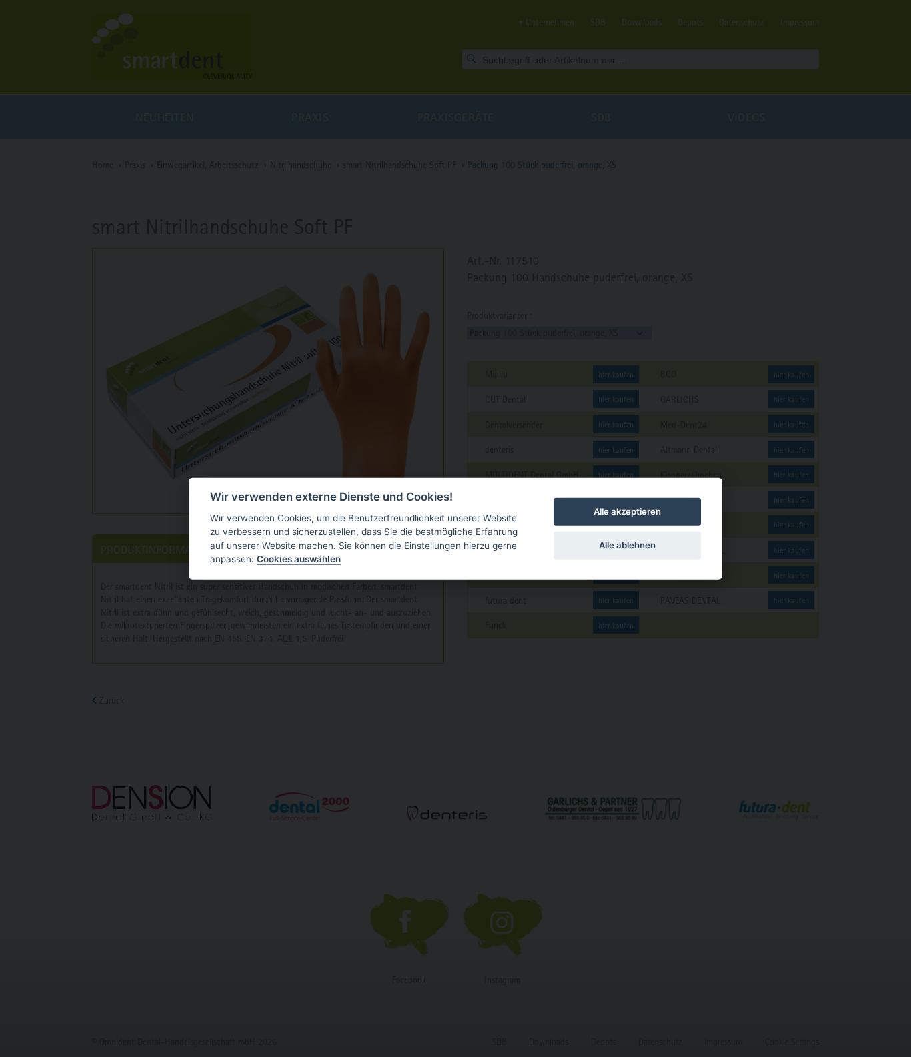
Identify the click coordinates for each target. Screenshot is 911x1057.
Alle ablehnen (627, 545)
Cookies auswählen (299, 559)
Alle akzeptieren (627, 511)
